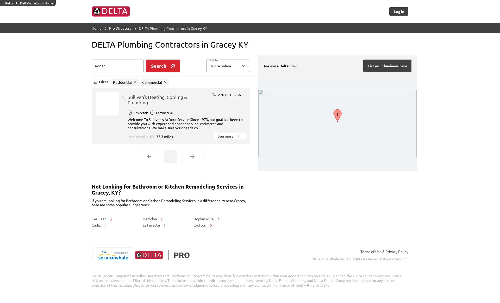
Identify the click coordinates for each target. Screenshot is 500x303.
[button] (228, 66)
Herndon (150, 218)
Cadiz (97, 225)
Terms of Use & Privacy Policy (384, 251)
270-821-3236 (229, 94)
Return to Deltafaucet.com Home (28, 3)
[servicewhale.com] (113, 255)
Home (97, 28)
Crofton (200, 225)
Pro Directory (120, 28)
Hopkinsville (204, 218)
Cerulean (99, 218)
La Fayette (152, 225)
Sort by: (213, 60)
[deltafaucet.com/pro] (162, 255)
